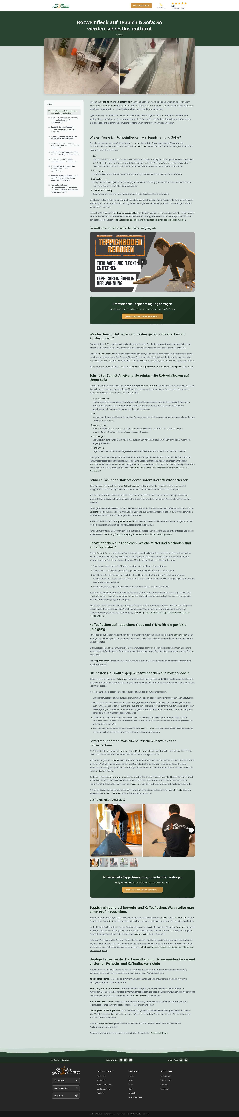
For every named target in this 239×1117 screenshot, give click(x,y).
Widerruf (98, 1114)
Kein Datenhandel (134, 1114)
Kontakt (164, 1084)
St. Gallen (133, 1093)
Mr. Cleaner (55, 1060)
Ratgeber (164, 1089)
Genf (131, 1080)
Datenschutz (109, 1114)
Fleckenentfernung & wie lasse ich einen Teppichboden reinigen (155, 219)
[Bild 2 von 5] (104, 862)
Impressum (120, 1114)
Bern (131, 1089)
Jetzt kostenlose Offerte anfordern (142, 316)
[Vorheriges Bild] (93, 830)
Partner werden (61, 1088)
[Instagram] (126, 1060)
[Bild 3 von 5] (114, 862)
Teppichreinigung (159, 1033)
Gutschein (58, 1095)
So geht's (101, 1080)
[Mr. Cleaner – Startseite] (66, 1070)
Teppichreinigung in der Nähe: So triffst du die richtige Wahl (143, 534)
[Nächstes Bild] (191, 830)
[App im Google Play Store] (186, 1060)
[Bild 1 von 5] (94, 862)
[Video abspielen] (142, 262)
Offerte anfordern (141, 5)
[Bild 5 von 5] (133, 862)
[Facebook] (121, 1060)
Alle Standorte (135, 1097)
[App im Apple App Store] (181, 1060)
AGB (91, 1114)
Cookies (147, 1114)
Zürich (131, 1076)
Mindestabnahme (105, 1084)
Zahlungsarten (103, 1089)
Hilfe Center (165, 1076)
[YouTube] (131, 1060)
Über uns (101, 1076)
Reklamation (166, 1080)
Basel (131, 1084)
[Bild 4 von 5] (124, 862)
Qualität (100, 1093)
